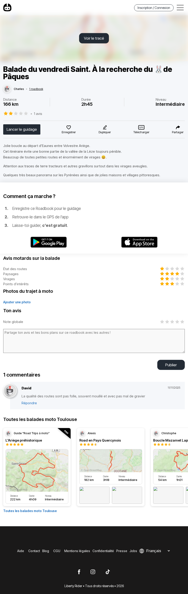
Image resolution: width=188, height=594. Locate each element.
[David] (10, 391)
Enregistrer (69, 132)
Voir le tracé (94, 38)
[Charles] (7, 89)
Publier (171, 365)
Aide (20, 551)
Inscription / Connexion (154, 8)
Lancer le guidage (22, 129)
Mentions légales (77, 551)
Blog (45, 551)
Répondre (29, 403)
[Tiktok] (107, 572)
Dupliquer (105, 132)
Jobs (133, 551)
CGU (56, 551)
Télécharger (141, 132)
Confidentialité (103, 551)
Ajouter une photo (17, 302)
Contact (34, 551)
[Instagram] (92, 572)
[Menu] (180, 7)
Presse (121, 551)
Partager (177, 132)
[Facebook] (79, 572)
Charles (19, 89)
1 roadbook (36, 89)
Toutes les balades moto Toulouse (30, 511)
